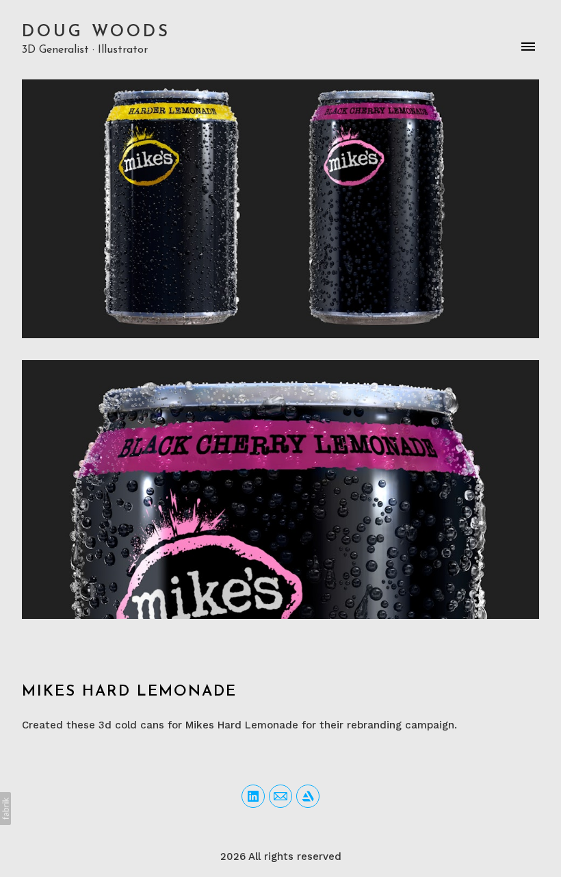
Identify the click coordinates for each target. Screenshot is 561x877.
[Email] (280, 796)
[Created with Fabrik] (5, 808)
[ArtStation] (307, 796)
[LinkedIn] (253, 796)
